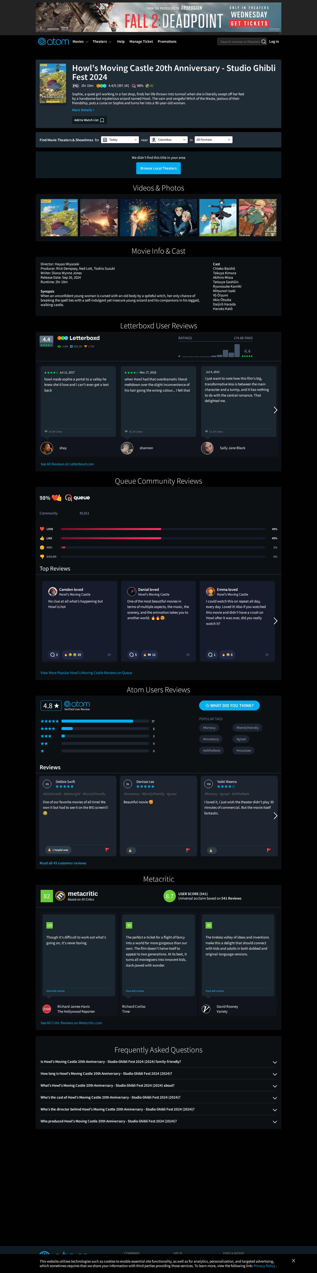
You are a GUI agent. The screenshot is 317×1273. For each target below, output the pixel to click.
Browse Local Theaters (158, 168)
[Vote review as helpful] (131, 850)
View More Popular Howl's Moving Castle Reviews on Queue (86, 672)
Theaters (100, 41)
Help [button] (121, 41)
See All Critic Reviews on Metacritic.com (71, 1022)
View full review (55, 991)
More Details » (83, 109)
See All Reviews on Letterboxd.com (67, 464)
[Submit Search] (264, 41)
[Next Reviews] (275, 410)
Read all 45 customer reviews (63, 863)
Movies (78, 41)
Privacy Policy (265, 1265)
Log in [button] (274, 41)
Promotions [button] (167, 41)
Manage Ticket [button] (141, 41)
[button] (120, 139)
